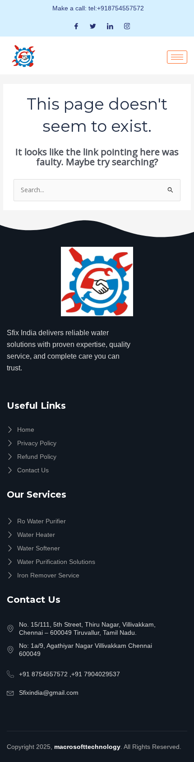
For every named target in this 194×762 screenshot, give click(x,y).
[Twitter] (93, 26)
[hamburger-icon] (177, 57)
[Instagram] (127, 26)
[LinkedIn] (110, 26)
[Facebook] (76, 26)
